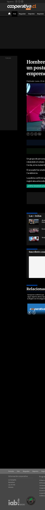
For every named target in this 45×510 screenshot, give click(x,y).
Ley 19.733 (11, 485)
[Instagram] (22, 1)
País (14, 14)
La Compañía (12, 480)
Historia (10, 487)
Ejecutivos (11, 482)
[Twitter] (19, 1)
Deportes (31, 14)
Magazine (22, 14)
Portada (11, 471)
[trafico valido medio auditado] (31, 504)
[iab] (16, 508)
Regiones (40, 14)
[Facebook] (16, 1)
